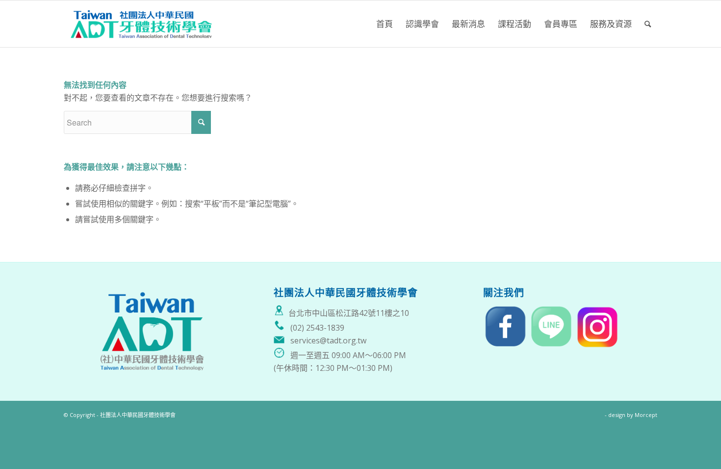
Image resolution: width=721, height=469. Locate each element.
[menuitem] (384, 23)
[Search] (647, 23)
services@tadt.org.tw (328, 340)
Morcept (646, 414)
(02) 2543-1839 (317, 327)
